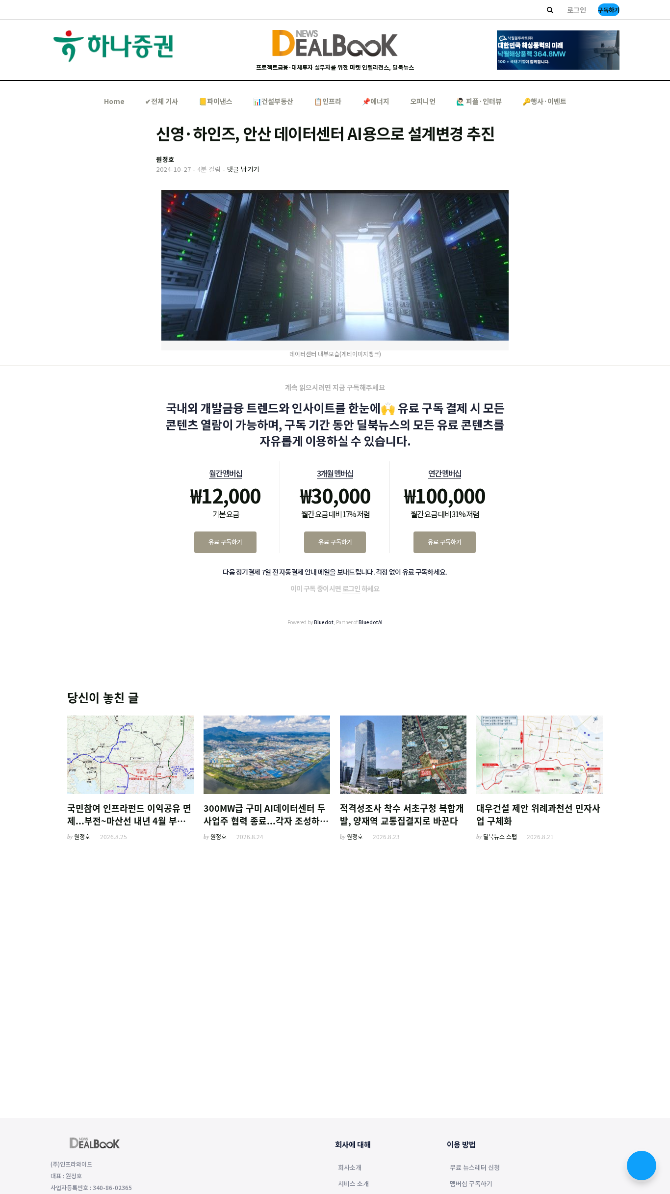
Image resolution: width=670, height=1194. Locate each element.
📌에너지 (375, 101)
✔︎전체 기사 (161, 101)
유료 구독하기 (225, 541)
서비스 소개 (353, 1184)
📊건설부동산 (273, 101)
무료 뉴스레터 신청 (475, 1168)
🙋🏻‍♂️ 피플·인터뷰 (479, 101)
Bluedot (324, 622)
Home (114, 101)
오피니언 (423, 101)
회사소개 (349, 1168)
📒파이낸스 (215, 101)
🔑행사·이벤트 (544, 101)
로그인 (576, 10)
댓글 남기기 (243, 169)
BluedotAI (371, 622)
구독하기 (608, 9)
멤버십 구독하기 (471, 1184)
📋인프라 (327, 101)
